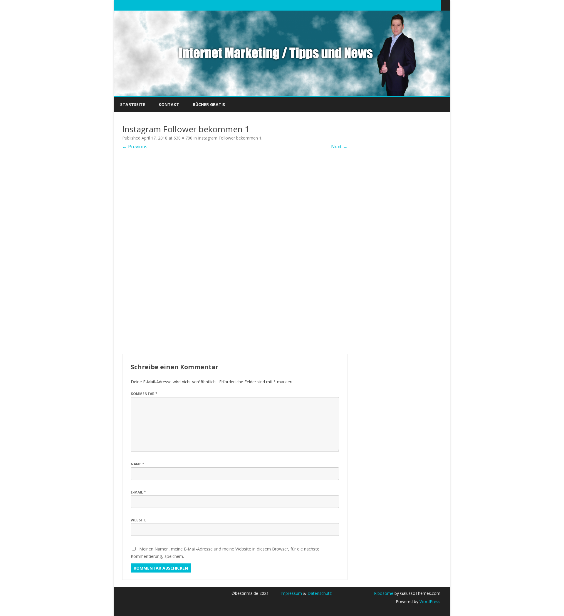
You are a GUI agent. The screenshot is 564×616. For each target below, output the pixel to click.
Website (138, 520)
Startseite (132, 104)
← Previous (134, 146)
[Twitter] (406, 5)
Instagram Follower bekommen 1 (229, 138)
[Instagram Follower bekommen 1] (235, 252)
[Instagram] (430, 5)
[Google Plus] (418, 5)
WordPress (429, 601)
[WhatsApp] (436, 5)
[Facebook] (412, 5)
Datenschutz (320, 593)
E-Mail (138, 492)
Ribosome (383, 593)
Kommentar (144, 393)
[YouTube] (424, 5)
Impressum (291, 593)
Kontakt (169, 104)
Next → (339, 146)
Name (137, 463)
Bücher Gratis (209, 104)
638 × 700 (183, 138)
